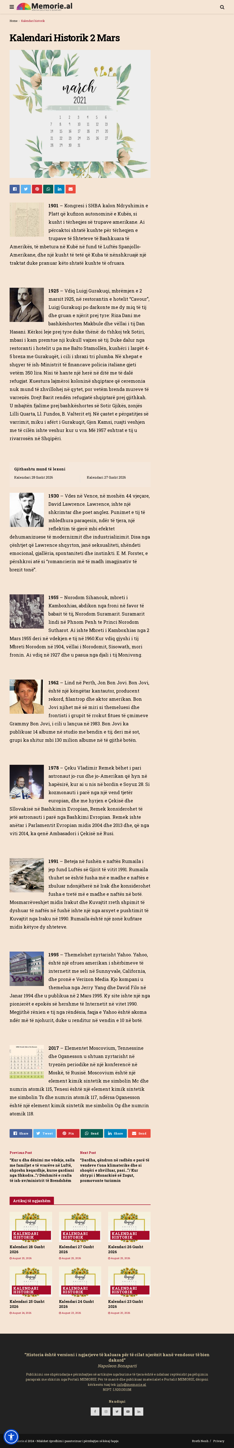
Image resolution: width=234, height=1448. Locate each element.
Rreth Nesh (200, 1441)
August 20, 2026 (120, 1312)
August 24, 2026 (21, 1312)
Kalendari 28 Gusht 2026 (33, 477)
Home (13, 21)
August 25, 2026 (22, 1258)
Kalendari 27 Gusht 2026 (106, 477)
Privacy (218, 1441)
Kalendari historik (33, 21)
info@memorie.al (131, 1384)
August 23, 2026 (71, 1312)
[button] (11, 1436)
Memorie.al (19, 1441)
